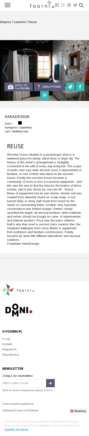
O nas (6, 339)
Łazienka (19, 22)
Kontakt (7, 344)
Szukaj (81, 5)
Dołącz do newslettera (18, 375)
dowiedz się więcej (16, 429)
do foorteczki (19, 86)
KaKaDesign (17, 117)
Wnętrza (6, 22)
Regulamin (9, 349)
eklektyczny (20, 131)
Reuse (32, 22)
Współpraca (10, 354)
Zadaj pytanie (49, 86)
